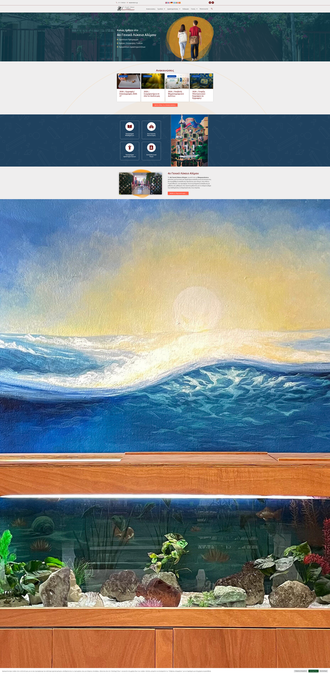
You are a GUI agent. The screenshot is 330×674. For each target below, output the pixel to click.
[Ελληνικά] (174, 3)
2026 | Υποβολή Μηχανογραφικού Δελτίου (176, 93)
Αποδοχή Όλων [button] (313, 671)
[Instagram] (210, 2)
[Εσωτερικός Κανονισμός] (151, 126)
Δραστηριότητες (172, 9)
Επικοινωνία (204, 9)
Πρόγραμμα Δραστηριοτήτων (129, 155)
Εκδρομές (186, 9)
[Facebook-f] (213, 2)
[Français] (169, 3)
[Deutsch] (172, 3)
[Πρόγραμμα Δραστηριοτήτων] (129, 147)
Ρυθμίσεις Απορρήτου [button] (301, 671)
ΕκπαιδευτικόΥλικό (151, 155)
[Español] (180, 3)
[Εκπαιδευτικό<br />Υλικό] (151, 147)
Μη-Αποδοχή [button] (323, 671)
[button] (212, 9)
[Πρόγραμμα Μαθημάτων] (129, 126)
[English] (166, 3)
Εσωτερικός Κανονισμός (151, 134)
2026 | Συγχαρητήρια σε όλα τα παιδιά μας (152, 93)
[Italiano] (177, 3)
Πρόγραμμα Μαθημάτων (129, 134)
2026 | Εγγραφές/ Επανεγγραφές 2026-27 (128, 93)
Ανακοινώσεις (150, 9)
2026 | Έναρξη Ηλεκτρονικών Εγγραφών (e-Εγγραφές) (198, 94)
